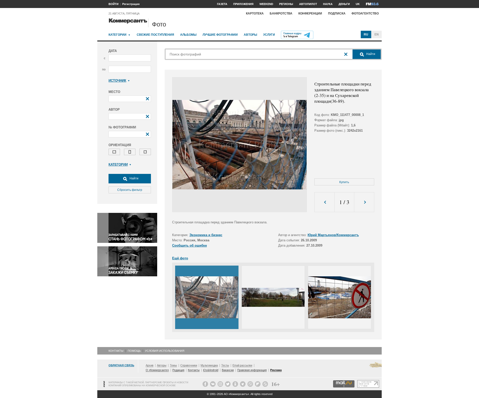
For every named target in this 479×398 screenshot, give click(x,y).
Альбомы (188, 34)
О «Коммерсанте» (157, 370)
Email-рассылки (242, 365)
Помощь (134, 350)
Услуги (269, 34)
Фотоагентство (365, 13)
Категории (117, 34)
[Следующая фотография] (364, 202)
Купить (344, 182)
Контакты (116, 350)
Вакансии (228, 370)
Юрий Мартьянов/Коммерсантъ (333, 235)
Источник (117, 80)
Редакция (178, 370)
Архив (149, 365)
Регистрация (130, 3)
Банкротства (281, 13)
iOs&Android (210, 370)
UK (358, 3)
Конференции (310, 13)
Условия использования (164, 350)
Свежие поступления (155, 34)
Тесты (225, 365)
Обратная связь (121, 365)
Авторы (250, 34)
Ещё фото (180, 258)
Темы (173, 365)
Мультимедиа (209, 365)
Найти (133, 178)
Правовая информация (252, 370)
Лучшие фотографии (220, 34)
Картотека (255, 13)
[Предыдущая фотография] (324, 202)
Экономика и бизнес (205, 235)
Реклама (276, 370)
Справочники (188, 365)
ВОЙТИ (114, 3)
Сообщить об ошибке (189, 245)
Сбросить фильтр (129, 190)
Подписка (337, 13)
